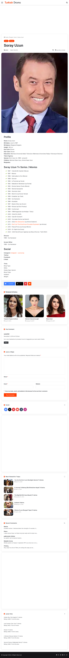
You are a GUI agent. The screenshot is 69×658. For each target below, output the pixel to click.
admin (6, 50)
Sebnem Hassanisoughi (32, 319)
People (11, 37)
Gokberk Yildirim (19, 502)
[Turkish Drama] (13, 2)
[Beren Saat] (55, 306)
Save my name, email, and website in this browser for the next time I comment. (26, 391)
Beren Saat (49, 319)
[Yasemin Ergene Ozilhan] (13, 306)
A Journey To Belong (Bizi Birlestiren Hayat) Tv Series (29, 487)
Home (6, 37)
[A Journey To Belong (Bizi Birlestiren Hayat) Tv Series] (8, 490)
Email (6, 384)
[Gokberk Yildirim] (8, 505)
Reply (6, 342)
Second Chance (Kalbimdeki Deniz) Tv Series (15, 642)
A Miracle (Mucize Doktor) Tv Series (13, 636)
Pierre (5, 531)
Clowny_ (6, 546)
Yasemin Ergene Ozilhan (11, 319)
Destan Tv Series (8, 629)
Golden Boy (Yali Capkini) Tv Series (13, 617)
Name (6, 376)
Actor (15, 37)
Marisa (6, 526)
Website (38, 384)
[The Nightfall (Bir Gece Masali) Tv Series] (8, 497)
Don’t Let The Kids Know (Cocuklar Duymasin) (25, 224)
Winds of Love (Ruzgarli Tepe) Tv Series (25, 510)
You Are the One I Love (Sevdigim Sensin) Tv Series (29, 480)
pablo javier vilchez (9, 536)
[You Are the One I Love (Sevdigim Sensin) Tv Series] (8, 482)
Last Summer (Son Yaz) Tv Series (12, 623)
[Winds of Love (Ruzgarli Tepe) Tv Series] (8, 512)
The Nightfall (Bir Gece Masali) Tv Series (25, 495)
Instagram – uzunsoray (17, 253)
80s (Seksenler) (20, 222)
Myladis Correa (8, 541)
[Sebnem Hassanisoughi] (34, 306)
